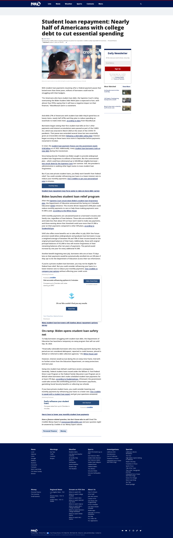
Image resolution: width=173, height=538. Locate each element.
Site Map (90, 516)
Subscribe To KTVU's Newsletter (94, 513)
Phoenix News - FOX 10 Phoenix (57, 496)
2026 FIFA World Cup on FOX (95, 452)
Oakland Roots (92, 464)
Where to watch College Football (76, 495)
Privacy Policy (119, 77)
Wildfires (33, 460)
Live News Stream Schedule (93, 507)
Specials (129, 449)
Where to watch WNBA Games (75, 514)
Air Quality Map (73, 458)
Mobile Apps (91, 510)
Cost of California (112, 456)
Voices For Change (131, 478)
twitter (140, 530)
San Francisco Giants (94, 460)
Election (33, 473)
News (33, 449)
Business (33, 463)
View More (126, 87)
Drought (33, 458)
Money (63, 431)
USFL (89, 475)
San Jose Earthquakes (94, 473)
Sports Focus (130, 466)
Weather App (72, 466)
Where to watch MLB (75, 498)
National (33, 454)
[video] (126, 92)
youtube (126, 530)
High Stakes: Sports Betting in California (134, 458)
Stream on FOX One (77, 489)
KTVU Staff (91, 494)
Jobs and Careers (93, 496)
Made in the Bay (130, 462)
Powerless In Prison (112, 458)
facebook (129, 530)
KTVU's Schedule (93, 504)
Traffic (52, 454)
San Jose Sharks (92, 471)
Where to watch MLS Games (75, 518)
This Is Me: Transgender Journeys (133, 471)
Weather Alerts (73, 452)
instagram (133, 530)
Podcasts (33, 467)
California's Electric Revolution (131, 452)
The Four (128, 456)
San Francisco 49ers (94, 456)
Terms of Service (119, 79)
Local (32, 452)
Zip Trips (52, 452)
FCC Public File (92, 518)
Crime (32, 456)
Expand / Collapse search (141, 4)
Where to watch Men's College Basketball (75, 507)
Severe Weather (73, 464)
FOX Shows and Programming (92, 501)
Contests (52, 456)
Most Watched (110, 86)
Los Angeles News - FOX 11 (57, 493)
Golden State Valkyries (94, 462)
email (122, 530)
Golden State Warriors (94, 458)
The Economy (35, 494)
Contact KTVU (92, 498)
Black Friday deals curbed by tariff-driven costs (112, 107)
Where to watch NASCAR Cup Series (76, 501)
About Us (91, 489)
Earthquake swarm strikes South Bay (111, 91)
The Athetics (91, 469)
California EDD (111, 452)
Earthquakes (72, 462)
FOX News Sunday (36, 471)
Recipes (52, 458)
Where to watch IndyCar (76, 504)
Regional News (56, 489)
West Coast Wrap (36, 469)
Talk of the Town (131, 468)
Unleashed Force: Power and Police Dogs (114, 461)
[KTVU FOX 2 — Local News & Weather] (37, 4)
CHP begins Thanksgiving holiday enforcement (111, 99)
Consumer (34, 465)
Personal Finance (112, 40)
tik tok (137, 530)
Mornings (54, 449)
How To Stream (92, 492)
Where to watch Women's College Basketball (76, 510)
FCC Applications (93, 521)
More (101, 4)
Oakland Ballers (92, 466)
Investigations (113, 449)
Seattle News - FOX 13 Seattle (56, 500)
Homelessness (111, 454)
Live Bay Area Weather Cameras (75, 455)
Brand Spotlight (130, 484)
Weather (72, 449)
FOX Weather (73, 469)
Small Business (35, 496)
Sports (90, 449)
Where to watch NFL (75, 492)
